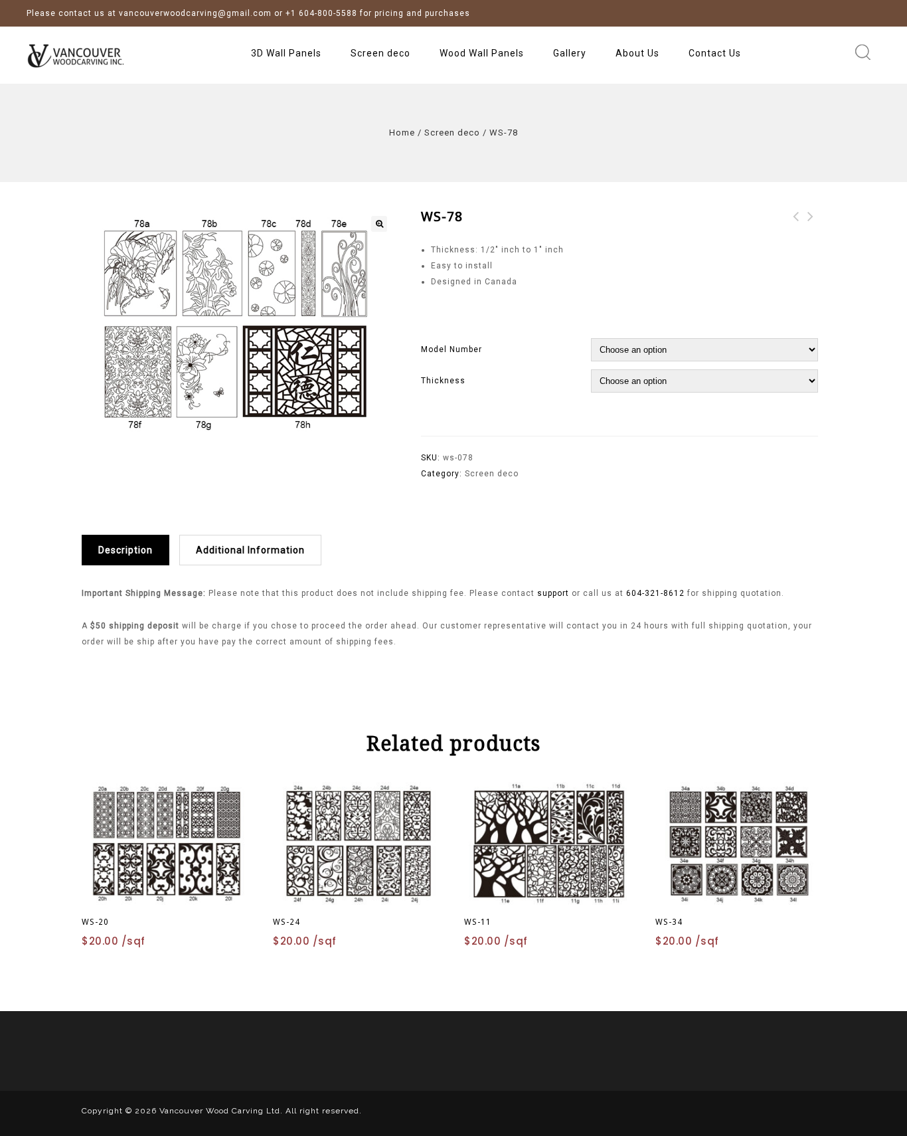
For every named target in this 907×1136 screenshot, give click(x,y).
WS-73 (810, 224)
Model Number (451, 349)
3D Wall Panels (286, 53)
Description (125, 550)
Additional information (250, 550)
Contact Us (715, 53)
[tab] (130, 550)
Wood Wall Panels (482, 53)
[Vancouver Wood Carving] (86, 55)
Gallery (569, 53)
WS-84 (796, 224)
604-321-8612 (655, 593)
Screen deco (380, 53)
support (554, 593)
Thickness (443, 380)
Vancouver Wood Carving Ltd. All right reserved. (260, 1110)
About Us (637, 53)
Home (402, 133)
